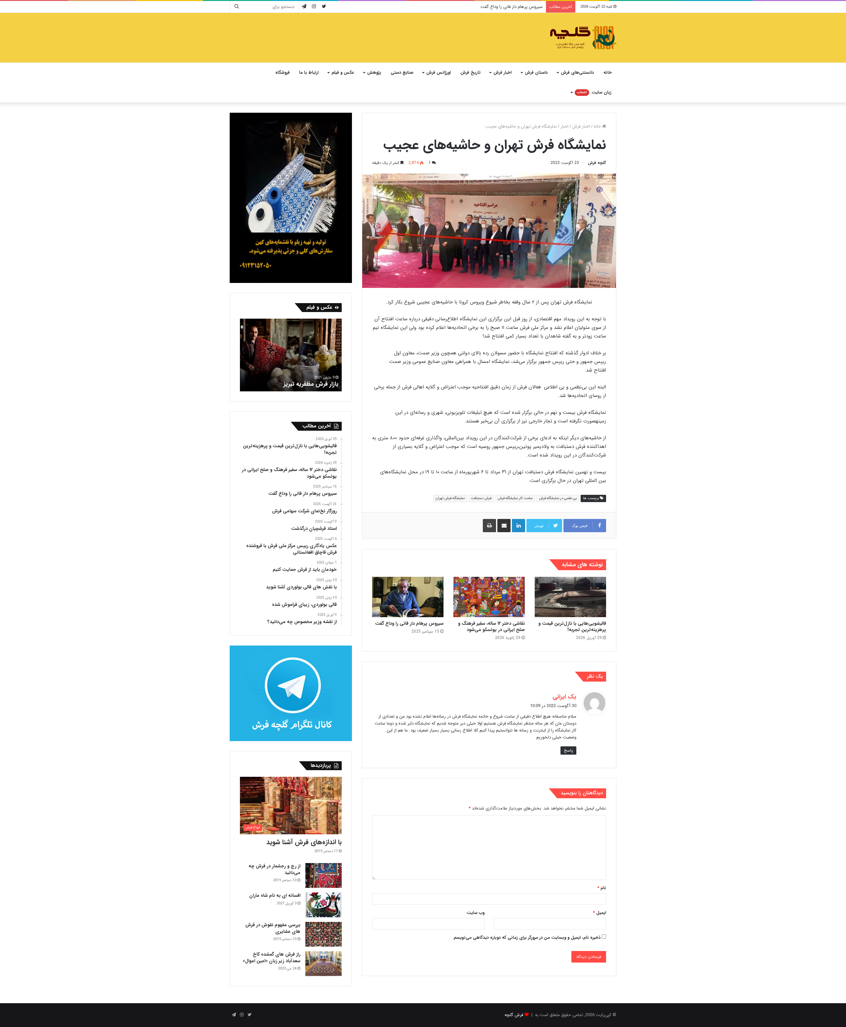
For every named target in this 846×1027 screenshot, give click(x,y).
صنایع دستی (402, 72)
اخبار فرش (502, 72)
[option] (291, 355)
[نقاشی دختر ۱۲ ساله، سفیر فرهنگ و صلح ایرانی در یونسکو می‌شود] (489, 597)
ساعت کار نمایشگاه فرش (515, 498)
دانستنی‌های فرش (577, 72)
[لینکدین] (518, 525)
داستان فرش (536, 72)
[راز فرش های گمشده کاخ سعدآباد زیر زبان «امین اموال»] (323, 963)
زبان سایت (594, 92)
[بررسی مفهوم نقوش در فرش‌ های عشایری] (323, 934)
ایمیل (599, 912)
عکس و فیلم (342, 72)
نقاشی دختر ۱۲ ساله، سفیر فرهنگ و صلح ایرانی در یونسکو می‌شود (491, 626)
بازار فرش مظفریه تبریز (311, 384)
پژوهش (374, 72)
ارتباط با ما (309, 72)
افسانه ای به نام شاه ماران (274, 895)
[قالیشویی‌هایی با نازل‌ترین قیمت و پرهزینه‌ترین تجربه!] (570, 597)
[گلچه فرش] (582, 37)
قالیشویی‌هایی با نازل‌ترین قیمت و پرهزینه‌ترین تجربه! (572, 626)
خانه (607, 72)
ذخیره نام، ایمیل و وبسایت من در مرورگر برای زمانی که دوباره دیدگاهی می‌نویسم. (526, 937)
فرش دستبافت (481, 498)
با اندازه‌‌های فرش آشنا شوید (304, 842)
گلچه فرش (597, 163)
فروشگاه (282, 72)
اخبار (564, 126)
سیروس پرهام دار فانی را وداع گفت (512, 6)
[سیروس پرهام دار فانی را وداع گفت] (407, 597)
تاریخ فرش (470, 72)
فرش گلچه (514, 1014)
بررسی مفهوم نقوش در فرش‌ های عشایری (272, 928)
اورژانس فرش (438, 72)
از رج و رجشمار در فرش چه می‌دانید (274, 869)
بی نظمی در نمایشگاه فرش (558, 498)
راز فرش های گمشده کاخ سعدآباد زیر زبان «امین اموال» (271, 958)
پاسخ (568, 750)
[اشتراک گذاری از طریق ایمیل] (504, 525)
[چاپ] (489, 525)
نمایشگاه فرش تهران (450, 498)
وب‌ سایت (475, 912)
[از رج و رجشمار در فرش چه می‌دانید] (323, 875)
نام (601, 888)
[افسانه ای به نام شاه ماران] (323, 904)
